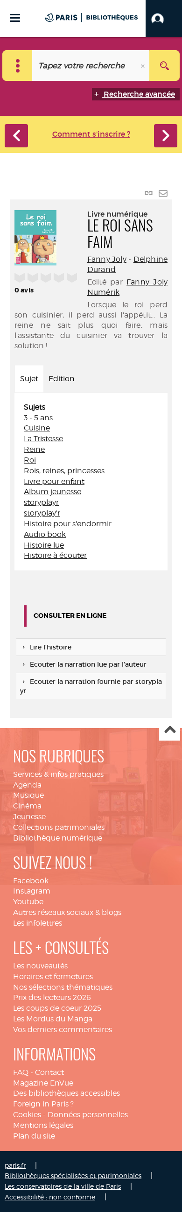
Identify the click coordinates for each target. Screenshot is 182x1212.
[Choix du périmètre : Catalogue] (17, 65)
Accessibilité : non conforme (50, 1197)
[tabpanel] (91, 482)
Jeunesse (29, 816)
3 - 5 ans (38, 417)
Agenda (27, 785)
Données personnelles (88, 1114)
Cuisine (37, 428)
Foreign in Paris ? (43, 1103)
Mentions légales (43, 1125)
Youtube (28, 901)
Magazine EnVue (43, 1083)
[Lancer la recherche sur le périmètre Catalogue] (164, 65)
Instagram (31, 891)
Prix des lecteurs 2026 (52, 997)
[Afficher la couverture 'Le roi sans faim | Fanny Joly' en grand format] (35, 236)
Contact (49, 1072)
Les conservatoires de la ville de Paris (63, 1186)
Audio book (45, 534)
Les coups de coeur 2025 (57, 1008)
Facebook (31, 880)
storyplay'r (42, 513)
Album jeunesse (52, 491)
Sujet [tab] (29, 378)
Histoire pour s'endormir (68, 523)
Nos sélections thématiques (62, 987)
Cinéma (27, 805)
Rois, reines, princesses (64, 470)
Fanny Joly (106, 259)
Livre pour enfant (54, 481)
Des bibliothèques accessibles (66, 1093)
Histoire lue (44, 545)
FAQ (20, 1072)
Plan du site (34, 1136)
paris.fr (15, 1165)
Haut (169, 731)
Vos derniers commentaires (62, 1029)
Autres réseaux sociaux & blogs (67, 912)
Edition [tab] (62, 378)
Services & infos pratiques (58, 774)
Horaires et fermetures (53, 976)
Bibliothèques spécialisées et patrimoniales (73, 1175)
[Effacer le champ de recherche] (143, 65)
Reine (34, 449)
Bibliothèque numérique (57, 838)
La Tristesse (43, 438)
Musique (28, 795)
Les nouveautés (40, 965)
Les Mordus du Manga (52, 1018)
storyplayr (41, 502)
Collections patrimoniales (59, 827)
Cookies (27, 1114)
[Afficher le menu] (15, 17)
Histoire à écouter (55, 555)
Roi (30, 460)
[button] (164, 18)
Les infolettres (37, 923)
